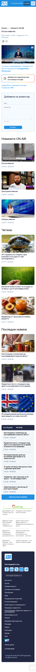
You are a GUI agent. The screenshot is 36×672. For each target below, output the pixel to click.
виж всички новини (18, 497)
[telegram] (26, 569)
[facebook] (7, 569)
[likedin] (12, 569)
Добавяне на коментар (17, 96)
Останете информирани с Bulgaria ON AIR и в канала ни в (17, 68)
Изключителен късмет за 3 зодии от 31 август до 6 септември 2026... (17, 288)
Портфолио (9, 592)
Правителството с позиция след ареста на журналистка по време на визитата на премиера (17, 444)
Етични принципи (11, 601)
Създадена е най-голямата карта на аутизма (23, 511)
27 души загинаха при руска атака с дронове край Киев (18, 467)
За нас (7, 583)
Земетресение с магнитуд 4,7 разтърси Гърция (16, 488)
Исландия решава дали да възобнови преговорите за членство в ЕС (14, 456)
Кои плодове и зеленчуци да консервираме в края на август (16, 434)
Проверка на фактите (12, 607)
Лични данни (9, 644)
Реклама (8, 624)
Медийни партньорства (13, 621)
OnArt (7, 640)
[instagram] (21, 569)
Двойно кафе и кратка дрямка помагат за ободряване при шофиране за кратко (25, 523)
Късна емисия (8, 163)
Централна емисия (10, 191)
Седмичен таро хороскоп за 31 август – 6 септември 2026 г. (16, 478)
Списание (8, 630)
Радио (7, 627)
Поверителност (10, 586)
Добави (13, 127)
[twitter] (16, 569)
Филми (7, 633)
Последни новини (17, 3)
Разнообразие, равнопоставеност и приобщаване (18, 611)
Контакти (8, 580)
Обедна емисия (8, 219)
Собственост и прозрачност (15, 604)
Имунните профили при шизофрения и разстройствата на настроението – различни (23, 533)
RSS (6, 636)
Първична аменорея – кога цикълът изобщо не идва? (24, 541)
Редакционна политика (13, 598)
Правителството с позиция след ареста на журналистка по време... (16, 385)
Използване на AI (11, 615)
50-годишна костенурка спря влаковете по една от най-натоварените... (14, 257)
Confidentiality (9, 648)
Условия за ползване (12, 589)
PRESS (7, 618)
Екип (6, 595)
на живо (27, 3)
